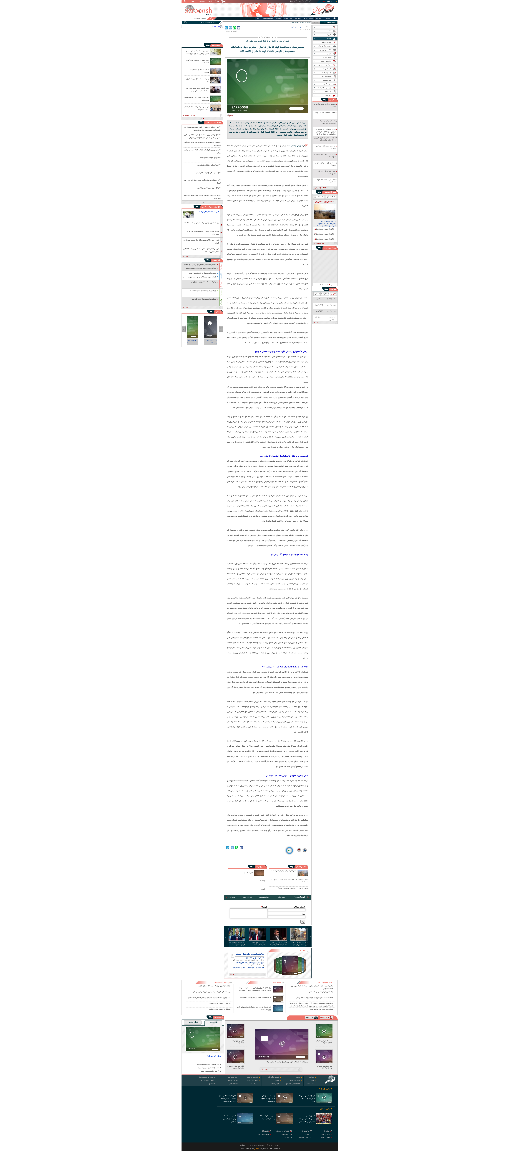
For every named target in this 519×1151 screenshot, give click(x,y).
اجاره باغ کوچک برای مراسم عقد (209, 157)
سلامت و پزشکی (294, 1081)
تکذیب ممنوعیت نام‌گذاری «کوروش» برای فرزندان (255, 997)
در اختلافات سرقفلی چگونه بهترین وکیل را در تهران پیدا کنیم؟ (202, 182)
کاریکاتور (218, 312)
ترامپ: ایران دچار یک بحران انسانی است (259, 944)
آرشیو (210, 2)
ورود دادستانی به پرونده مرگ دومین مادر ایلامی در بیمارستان (211, 992)
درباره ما (327, 1131)
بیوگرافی (278, 18)
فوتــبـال (221, 302)
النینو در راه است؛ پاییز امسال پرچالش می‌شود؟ (293, 888)
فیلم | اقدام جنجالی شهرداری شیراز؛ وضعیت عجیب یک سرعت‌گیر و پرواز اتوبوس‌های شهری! (287, 1062)
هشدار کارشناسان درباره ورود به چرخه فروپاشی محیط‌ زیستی (314, 997)
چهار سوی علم (232, 1077)
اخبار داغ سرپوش (320, 188)
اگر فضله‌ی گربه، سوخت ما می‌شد (210, 1071)
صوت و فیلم (325, 1138)
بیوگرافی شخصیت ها (208, 1081)
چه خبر (214, 260)
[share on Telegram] (230, 27)
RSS (287, 1138)
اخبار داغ (327, 18)
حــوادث (221, 284)
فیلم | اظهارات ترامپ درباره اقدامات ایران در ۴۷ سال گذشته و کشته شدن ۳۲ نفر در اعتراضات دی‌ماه (227, 1098)
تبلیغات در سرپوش (282, 1131)
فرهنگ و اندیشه (252, 1081)
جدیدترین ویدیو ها (325, 1088)
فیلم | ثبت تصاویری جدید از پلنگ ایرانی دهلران (235, 1067)
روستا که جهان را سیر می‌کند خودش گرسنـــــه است (201, 222)
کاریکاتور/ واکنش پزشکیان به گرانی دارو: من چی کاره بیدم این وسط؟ (187, 341)
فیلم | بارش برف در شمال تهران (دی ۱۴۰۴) (324, 1067)
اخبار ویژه (318, 18)
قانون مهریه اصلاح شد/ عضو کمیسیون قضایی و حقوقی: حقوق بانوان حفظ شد (197, 52)
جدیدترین (231, 897)
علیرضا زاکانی (248, 873)
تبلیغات (192, 2)
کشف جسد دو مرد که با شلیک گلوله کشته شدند (197, 61)
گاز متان (262, 889)
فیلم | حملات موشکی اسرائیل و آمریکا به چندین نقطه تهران (266, 1098)
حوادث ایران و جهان (293, 1084)
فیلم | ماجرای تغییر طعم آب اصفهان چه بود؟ (324, 1042)
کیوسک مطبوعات (268, 18)
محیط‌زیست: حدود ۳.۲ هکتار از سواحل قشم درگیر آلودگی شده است (289, 880)
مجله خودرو (233, 1084)
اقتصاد (311, 1081)
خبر (333, 100)
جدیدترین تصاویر (326, 1108)
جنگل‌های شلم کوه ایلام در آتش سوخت (283, 871)
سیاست (311, 1077)
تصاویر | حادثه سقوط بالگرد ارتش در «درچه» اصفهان (228, 1119)
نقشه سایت (285, 1134)
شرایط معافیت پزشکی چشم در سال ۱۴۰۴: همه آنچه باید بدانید (202, 144)
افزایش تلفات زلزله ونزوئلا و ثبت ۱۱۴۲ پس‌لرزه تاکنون (214, 986)
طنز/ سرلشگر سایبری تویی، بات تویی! (208, 1068)
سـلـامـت (221, 293)
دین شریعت (254, 1084)
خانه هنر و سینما (252, 1077)
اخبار (258, 18)
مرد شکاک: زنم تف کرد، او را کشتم (219, 1003)
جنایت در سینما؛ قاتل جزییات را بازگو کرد (197, 80)
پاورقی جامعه (193, 1022)
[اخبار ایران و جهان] (321, 16)
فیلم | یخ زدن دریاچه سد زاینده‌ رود (236, 1042)
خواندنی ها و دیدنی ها (207, 1077)
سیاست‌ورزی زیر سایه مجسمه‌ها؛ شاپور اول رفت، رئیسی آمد (203, 232)
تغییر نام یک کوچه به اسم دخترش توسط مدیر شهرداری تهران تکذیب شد (254, 1008)
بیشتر (186, 256)
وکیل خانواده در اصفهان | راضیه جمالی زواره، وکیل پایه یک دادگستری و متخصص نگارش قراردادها (202, 129)
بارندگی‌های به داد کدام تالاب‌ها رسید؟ (321, 1009)
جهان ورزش (275, 1084)
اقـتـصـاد (221, 276)
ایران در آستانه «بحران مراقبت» (208, 211)
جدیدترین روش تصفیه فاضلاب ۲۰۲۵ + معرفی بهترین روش (202, 151)
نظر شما (264, 907)
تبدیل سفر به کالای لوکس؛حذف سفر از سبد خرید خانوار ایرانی (201, 241)
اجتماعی (204, 207)
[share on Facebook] (238, 27)
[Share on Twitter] (226, 27)
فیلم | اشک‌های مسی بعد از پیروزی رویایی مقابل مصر (306, 1098)
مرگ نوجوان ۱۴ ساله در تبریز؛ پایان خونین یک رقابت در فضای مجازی (209, 997)
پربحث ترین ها (308, 18)
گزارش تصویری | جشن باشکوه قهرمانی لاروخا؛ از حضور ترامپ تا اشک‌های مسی (307, 1119)
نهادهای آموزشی (273, 1077)
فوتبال (277, 1081)
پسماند (262, 881)
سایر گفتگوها (320, 243)
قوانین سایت (325, 1134)
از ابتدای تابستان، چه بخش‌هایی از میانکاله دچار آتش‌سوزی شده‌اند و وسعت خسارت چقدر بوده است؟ (326, 224)
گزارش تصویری (304, 1138)
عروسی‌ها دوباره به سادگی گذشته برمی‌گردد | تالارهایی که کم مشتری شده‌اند (201, 250)
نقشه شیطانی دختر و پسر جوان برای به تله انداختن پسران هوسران (197, 89)
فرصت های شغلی (263, 1134)
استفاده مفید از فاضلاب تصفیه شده (208, 165)
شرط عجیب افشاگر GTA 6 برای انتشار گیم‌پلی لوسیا (299, 944)
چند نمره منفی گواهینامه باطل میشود (207, 172)
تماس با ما (305, 1131)
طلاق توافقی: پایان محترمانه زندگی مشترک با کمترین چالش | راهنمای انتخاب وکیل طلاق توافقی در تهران (202, 136)
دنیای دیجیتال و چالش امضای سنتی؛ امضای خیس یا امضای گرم (202, 197)
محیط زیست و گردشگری (298, 27)
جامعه (308, 27)
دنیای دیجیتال (232, 1081)
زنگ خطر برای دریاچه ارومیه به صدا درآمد (320, 992)
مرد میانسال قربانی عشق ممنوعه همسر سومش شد (196, 98)
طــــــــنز (213, 1022)
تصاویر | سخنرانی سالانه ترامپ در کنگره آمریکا (267, 1117)
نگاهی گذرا (265, 1131)
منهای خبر (298, 18)
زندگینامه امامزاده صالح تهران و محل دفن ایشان (250, 954)
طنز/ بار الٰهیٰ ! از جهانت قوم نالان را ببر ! (208, 1065)
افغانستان (212, 1084)
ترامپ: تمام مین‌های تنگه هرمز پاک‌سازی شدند (237, 944)
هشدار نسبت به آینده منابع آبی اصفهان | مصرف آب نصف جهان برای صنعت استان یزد (312, 987)
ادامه (317, 323)
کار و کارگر (310, 1084)
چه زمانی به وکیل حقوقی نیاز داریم (208, 187)
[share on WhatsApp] (234, 27)
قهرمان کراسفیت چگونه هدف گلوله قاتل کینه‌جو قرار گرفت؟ (196, 108)
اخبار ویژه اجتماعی (189, 115)
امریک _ (307, 22)
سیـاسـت (221, 267)
